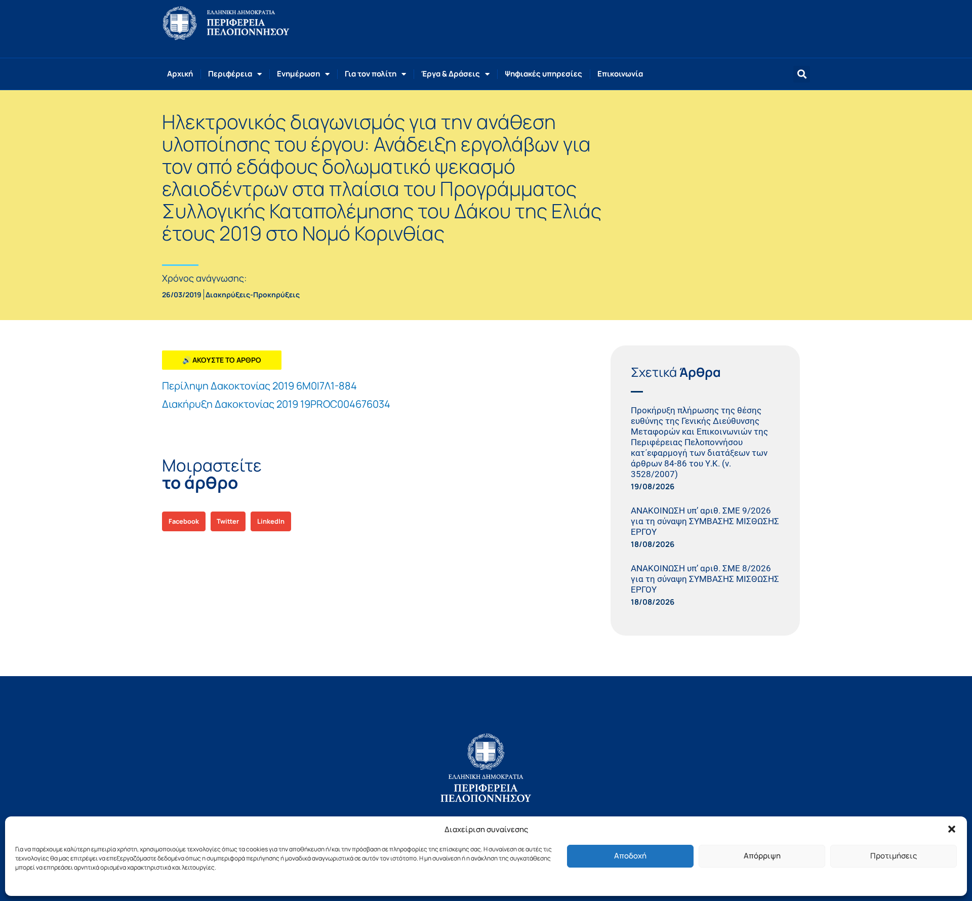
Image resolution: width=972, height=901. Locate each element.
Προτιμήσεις (893, 855)
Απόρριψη (762, 855)
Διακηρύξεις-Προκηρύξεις (253, 294)
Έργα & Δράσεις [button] (450, 73)
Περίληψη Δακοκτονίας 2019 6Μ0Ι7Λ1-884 (259, 386)
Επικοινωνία (620, 73)
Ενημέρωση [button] (298, 73)
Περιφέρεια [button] (230, 73)
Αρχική (180, 73)
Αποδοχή (630, 855)
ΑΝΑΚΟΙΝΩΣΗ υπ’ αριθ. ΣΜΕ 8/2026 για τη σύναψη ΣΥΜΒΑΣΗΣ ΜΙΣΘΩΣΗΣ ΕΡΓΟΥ (705, 579)
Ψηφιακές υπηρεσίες (543, 73)
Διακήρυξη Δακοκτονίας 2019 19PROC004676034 (276, 404)
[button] (952, 829)
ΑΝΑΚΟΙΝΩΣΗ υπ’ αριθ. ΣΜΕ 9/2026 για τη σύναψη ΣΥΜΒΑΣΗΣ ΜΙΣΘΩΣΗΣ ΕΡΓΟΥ (705, 521)
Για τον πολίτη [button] (370, 73)
